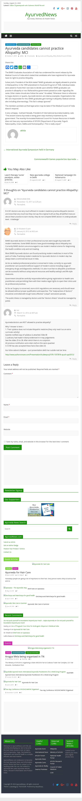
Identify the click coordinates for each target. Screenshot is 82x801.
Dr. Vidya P (20, 575)
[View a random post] (76, 36)
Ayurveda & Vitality (41, 766)
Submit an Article (9, 542)
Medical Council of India (64, 56)
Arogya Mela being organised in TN (24, 656)
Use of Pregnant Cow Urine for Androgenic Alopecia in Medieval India (35, 626)
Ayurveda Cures (40, 762)
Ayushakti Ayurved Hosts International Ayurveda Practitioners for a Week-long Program (39, 674)
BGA (54, 56)
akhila (22, 56)
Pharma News (36, 44)
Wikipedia (53, 749)
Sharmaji (25, 659)
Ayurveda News (40, 759)
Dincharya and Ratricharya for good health (50, 596)
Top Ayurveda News (32, 652)
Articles (8, 568)
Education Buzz (10, 44)
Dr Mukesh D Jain (24, 228)
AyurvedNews (41, 14)
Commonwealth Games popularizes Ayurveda (56, 159)
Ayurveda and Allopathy (45, 56)
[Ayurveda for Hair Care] (41, 564)
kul (18, 310)
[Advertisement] (42, 26)
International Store (41, 752)
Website (7, 429)
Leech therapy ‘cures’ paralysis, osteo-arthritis (14, 177)
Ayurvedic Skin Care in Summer (38, 604)
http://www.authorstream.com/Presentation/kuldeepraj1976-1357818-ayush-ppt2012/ (39, 354)
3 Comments (31, 56)
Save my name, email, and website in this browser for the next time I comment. (37, 442)
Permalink (21, 204)
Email (6, 417)
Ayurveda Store (40, 749)
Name (7, 405)
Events (15, 568)
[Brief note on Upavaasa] (15, 588)
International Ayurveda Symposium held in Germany (29, 149)
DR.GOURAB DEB (23, 199)
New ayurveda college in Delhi (40, 176)
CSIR (51, 773)
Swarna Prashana (41, 769)
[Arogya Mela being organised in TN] (41, 648)
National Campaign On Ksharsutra (65, 176)
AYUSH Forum (40, 756)
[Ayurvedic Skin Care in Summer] (15, 603)
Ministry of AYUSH (56, 752)
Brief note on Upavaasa (36, 589)
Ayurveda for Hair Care (18, 572)
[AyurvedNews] (6, 36)
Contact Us (7, 552)
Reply (74, 224)
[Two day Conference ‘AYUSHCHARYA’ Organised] (21, 689)
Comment (8, 373)
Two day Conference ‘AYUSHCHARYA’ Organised (56, 690)
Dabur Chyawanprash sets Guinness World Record (27, 5)
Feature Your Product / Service (14, 549)
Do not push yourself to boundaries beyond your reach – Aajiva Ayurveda (29, 620)
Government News (23, 44)
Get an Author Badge (11, 545)
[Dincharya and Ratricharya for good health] (19, 595)
